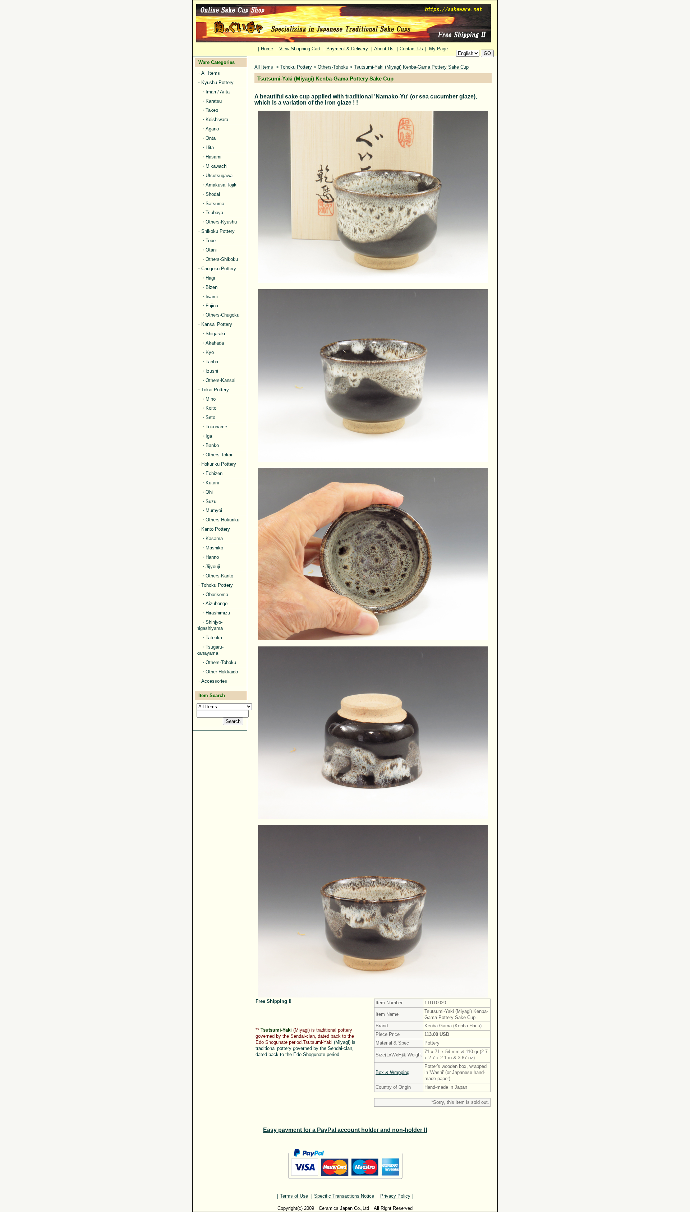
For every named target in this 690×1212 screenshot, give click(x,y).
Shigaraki (215, 333)
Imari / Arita (218, 92)
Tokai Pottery (215, 389)
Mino (211, 399)
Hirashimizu (218, 613)
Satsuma (215, 203)
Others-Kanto (219, 576)
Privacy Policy (395, 1196)
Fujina (212, 305)
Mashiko (214, 547)
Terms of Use (294, 1196)
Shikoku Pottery (218, 231)
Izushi (212, 371)
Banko (212, 445)
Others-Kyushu (221, 222)
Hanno (212, 557)
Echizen (214, 473)
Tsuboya (214, 212)
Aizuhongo (216, 603)
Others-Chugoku (222, 315)
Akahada (215, 343)
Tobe (211, 240)
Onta (211, 138)
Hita (210, 147)
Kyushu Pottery (217, 82)
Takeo (212, 110)
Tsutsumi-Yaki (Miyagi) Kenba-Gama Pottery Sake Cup (411, 67)
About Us (384, 48)
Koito (211, 408)
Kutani (212, 482)
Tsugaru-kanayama (210, 650)
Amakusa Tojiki (222, 185)
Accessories (214, 681)
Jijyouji (213, 566)
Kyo (210, 352)
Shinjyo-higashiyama (210, 625)
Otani (211, 250)
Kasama (214, 538)
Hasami (213, 157)
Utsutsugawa (219, 175)
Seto (210, 417)
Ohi (209, 492)
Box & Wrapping (392, 1072)
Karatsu (214, 101)
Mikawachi (216, 166)
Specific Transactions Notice (344, 1196)
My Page (438, 48)
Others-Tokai (219, 454)
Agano (212, 129)
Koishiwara (217, 119)
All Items (210, 73)
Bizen (211, 287)
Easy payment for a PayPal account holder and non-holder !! (345, 1130)
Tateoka (214, 637)
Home (267, 48)
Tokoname (216, 426)
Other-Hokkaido (222, 671)
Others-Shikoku (222, 259)
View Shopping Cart (299, 48)
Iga (209, 436)
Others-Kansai (220, 380)
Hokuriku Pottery (218, 464)
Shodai (213, 194)
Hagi (210, 278)
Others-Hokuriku (222, 519)
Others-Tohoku (221, 662)
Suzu (211, 501)
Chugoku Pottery (218, 268)
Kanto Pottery (215, 529)
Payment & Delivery (347, 48)
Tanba (212, 361)
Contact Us (411, 48)
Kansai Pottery (216, 324)
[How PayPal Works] (345, 1182)
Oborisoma (217, 594)
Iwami (212, 296)
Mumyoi (214, 510)
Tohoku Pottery (217, 585)
